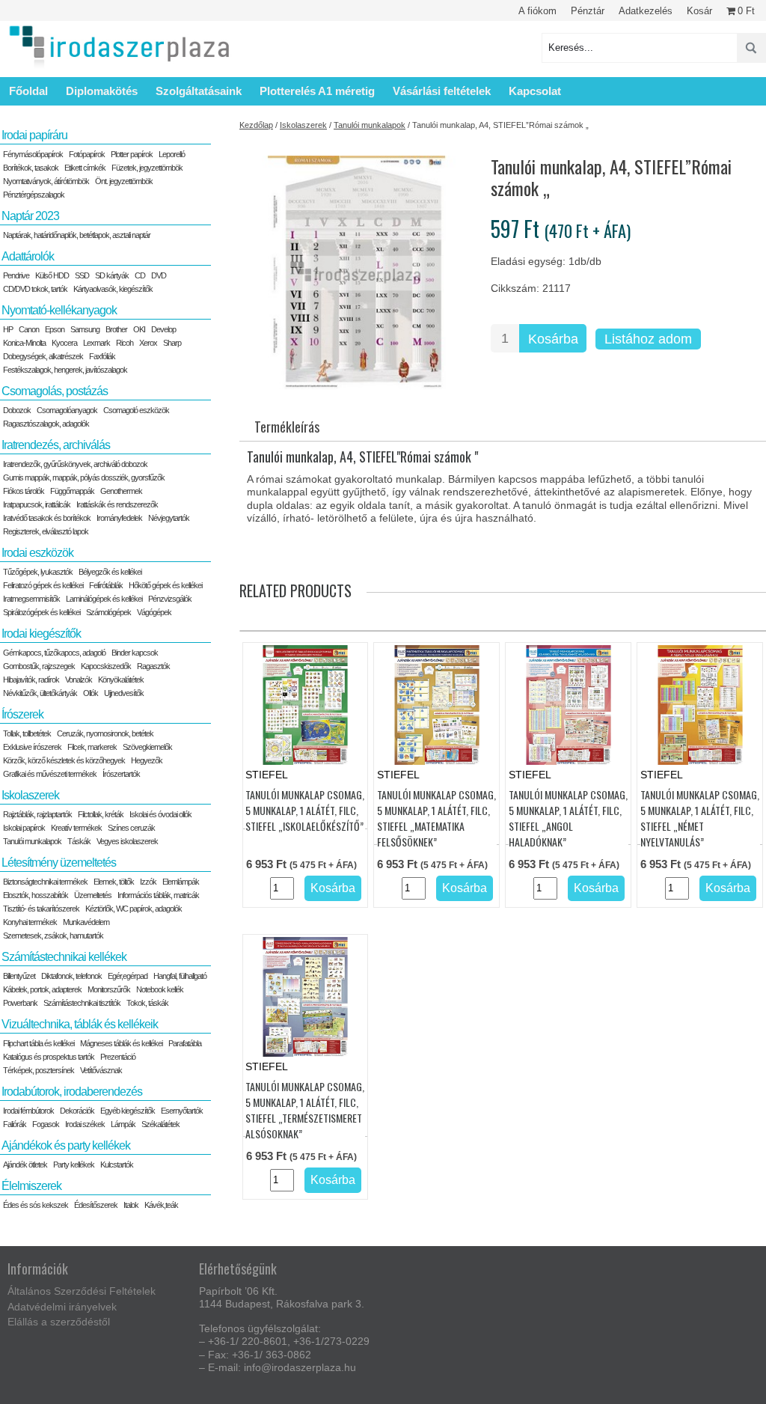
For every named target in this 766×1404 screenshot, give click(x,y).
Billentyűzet (19, 975)
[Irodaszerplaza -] (119, 47)
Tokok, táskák (147, 1002)
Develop (163, 329)
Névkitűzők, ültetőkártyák (40, 693)
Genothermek (121, 490)
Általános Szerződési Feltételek (81, 1291)
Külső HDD (52, 275)
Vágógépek (154, 612)
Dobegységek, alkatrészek (43, 356)
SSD (82, 275)
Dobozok (17, 410)
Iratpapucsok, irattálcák (36, 504)
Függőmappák (72, 490)
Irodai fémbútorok (28, 1110)
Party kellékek (73, 1164)
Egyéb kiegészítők (127, 1110)
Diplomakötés (102, 91)
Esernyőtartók (182, 1110)
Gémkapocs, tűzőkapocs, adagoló (54, 652)
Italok (130, 1204)
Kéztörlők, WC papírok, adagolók (133, 908)
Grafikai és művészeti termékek (49, 773)
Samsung (84, 329)
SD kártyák (112, 275)
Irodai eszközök (37, 552)
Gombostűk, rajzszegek (39, 666)
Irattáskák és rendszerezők (117, 504)
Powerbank (20, 1002)
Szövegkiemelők (147, 746)
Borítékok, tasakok (30, 167)
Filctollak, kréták (100, 814)
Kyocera (64, 342)
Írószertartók (121, 773)
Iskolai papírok (24, 827)
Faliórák (14, 1124)
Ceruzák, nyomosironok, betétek (105, 733)
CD (140, 275)
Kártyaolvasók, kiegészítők (113, 288)
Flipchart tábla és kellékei (38, 1043)
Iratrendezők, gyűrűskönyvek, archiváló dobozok (75, 464)
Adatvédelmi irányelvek (62, 1307)
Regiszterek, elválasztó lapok (45, 531)
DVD (158, 275)
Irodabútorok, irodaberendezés (71, 1091)
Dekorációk (77, 1110)
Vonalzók (78, 679)
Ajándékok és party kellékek (65, 1145)
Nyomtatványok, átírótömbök (46, 181)
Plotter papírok (132, 154)
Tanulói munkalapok (369, 124)
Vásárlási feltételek (442, 91)
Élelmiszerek (31, 1185)
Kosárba (553, 339)
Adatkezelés (645, 10)
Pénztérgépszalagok (33, 194)
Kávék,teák (161, 1204)
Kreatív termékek (76, 827)
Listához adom (648, 339)
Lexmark (96, 342)
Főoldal (28, 91)
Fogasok (45, 1124)
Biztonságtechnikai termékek (45, 881)
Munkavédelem (86, 922)
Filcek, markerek (92, 746)
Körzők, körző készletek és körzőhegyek (64, 760)
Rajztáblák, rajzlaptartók (37, 814)
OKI (139, 329)
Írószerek (22, 714)
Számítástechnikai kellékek (63, 956)
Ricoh (124, 342)
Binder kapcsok (134, 652)
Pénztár (587, 10)
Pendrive (16, 275)
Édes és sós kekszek (35, 1204)
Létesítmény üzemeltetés (58, 862)
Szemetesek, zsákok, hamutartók (53, 935)
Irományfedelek (119, 517)
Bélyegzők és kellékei (110, 571)
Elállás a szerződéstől (58, 1322)
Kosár (699, 10)
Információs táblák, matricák (158, 895)
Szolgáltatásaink (199, 91)
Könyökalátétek (121, 679)
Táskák (79, 841)
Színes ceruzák (131, 827)
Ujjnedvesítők (124, 693)
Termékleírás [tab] (286, 426)
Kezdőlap (256, 124)
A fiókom (537, 10)
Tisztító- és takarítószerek (41, 908)
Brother (116, 329)
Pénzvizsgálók (170, 598)
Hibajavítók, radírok (31, 679)
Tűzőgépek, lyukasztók (38, 571)
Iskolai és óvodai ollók (160, 814)
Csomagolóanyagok (67, 410)
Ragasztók (153, 666)
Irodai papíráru (34, 135)
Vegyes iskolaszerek (127, 841)
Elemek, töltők (114, 881)
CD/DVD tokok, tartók (35, 288)
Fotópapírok (87, 154)
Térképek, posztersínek (38, 1070)
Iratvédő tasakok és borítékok (47, 517)
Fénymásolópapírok (33, 154)
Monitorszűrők (109, 989)
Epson (54, 329)
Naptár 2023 (30, 216)
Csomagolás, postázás (54, 391)
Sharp (172, 342)
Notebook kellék (159, 989)
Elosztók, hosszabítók (35, 895)
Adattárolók (27, 256)
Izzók (148, 881)
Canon (29, 329)
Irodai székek (85, 1124)
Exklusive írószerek (32, 746)
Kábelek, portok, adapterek (42, 989)
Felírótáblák (106, 585)
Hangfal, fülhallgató (179, 975)
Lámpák (123, 1124)
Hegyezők (146, 760)
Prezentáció (117, 1056)
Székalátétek (160, 1124)
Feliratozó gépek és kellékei (43, 585)
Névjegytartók (168, 517)
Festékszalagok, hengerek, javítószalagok (65, 369)
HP (8, 329)
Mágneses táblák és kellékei (121, 1043)
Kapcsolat (535, 91)
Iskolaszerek (303, 124)
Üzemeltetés (92, 895)
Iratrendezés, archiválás (55, 445)
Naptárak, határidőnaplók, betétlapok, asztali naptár (76, 235)
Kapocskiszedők (106, 666)
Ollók (90, 693)
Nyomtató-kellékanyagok (59, 310)
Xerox (148, 342)
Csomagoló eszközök (136, 410)
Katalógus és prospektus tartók (48, 1056)
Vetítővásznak (101, 1070)
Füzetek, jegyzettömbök (147, 167)
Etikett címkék (84, 167)
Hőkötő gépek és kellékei (165, 585)
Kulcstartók (116, 1164)
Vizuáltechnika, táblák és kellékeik (79, 1024)
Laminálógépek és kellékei (104, 598)
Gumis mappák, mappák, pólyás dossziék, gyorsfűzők (84, 477)
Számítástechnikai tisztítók (81, 1002)
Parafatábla (184, 1043)
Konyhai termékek (30, 922)
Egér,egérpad (127, 975)
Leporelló (172, 154)
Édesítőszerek (95, 1204)
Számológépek (108, 612)
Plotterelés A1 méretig (317, 91)
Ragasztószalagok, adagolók (46, 423)
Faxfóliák (102, 356)
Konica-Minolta (24, 342)
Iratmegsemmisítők (31, 598)
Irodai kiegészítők (41, 633)
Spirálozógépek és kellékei (41, 612)
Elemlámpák (180, 881)
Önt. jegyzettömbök (124, 181)
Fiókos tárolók (23, 490)
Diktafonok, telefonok (71, 975)
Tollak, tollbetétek (27, 733)
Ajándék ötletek (25, 1164)
